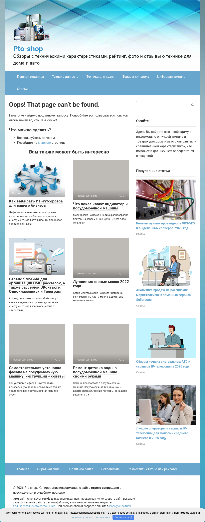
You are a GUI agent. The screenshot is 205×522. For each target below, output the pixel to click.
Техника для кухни (100, 77)
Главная (23, 469)
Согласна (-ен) (123, 517)
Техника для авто (65, 77)
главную (44, 142)
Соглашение (110, 469)
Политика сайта (81, 469)
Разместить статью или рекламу (152, 469)
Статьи (22, 89)
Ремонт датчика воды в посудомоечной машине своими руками (95, 372)
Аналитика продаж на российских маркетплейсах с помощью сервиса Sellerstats (163, 295)
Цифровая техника (171, 77)
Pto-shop (28, 49)
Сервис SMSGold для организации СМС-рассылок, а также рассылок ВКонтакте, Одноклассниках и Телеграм (37, 285)
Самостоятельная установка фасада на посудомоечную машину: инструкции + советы (37, 372)
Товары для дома (136, 77)
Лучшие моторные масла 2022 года (101, 283)
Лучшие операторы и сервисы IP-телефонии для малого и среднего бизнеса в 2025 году (162, 433)
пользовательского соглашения (34, 506)
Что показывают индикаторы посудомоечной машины (100, 206)
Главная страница (30, 77)
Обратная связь (49, 469)
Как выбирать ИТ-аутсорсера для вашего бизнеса (36, 203)
